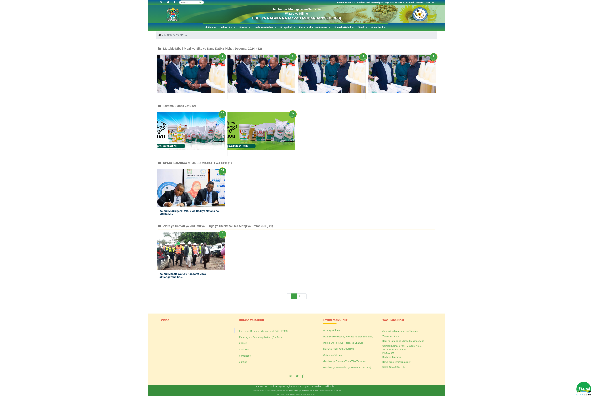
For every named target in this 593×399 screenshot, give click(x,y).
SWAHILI (420, 2)
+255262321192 (397, 367)
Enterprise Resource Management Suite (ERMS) (263, 331)
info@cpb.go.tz (402, 362)
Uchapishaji (286, 27)
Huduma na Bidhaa (264, 27)
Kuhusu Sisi (226, 27)
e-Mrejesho (245, 355)
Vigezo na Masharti (313, 386)
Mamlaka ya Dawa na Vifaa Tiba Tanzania (344, 361)
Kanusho (297, 386)
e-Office (243, 362)
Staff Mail (410, 2)
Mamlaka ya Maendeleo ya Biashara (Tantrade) (347, 367)
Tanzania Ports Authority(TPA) (338, 349)
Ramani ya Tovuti (265, 386)
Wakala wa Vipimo (332, 355)
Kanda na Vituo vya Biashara (313, 27)
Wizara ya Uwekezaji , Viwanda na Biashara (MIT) (348, 336)
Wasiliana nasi (363, 2)
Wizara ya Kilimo (331, 330)
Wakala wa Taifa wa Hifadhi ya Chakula (343, 342)
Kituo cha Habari (342, 27)
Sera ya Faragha (283, 386)
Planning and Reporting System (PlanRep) (260, 337)
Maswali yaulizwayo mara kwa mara (387, 2)
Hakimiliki (329, 386)
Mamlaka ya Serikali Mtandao (304, 390)
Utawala (244, 27)
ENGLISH (430, 2)
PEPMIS (243, 343)
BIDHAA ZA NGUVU (346, 2)
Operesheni (377, 27)
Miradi (361, 27)
